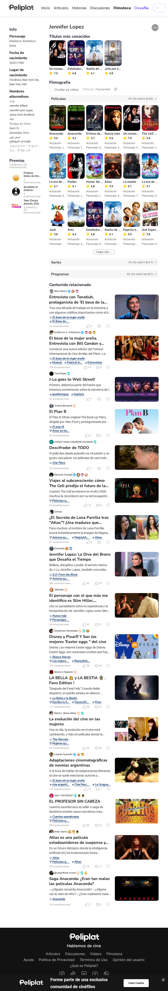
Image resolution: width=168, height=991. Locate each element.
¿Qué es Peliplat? (84, 965)
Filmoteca (122, 8)
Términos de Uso (94, 959)
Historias (79, 8)
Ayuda (28, 959)
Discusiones (100, 8)
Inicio (45, 8)
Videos (95, 954)
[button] (155, 27)
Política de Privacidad (57, 959)
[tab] (104, 99)
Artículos (61, 8)
